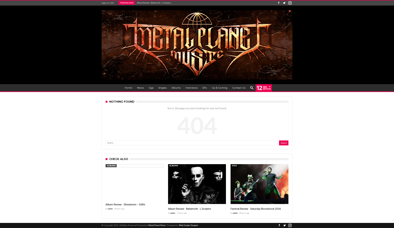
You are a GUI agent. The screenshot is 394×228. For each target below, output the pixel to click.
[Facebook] (278, 3)
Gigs (234, 165)
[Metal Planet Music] (197, 10)
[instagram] (289, 3)
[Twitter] (284, 3)
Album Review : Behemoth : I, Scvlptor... (153, 3)
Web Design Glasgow (188, 225)
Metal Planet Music (156, 225)
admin (110, 209)
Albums (111, 165)
